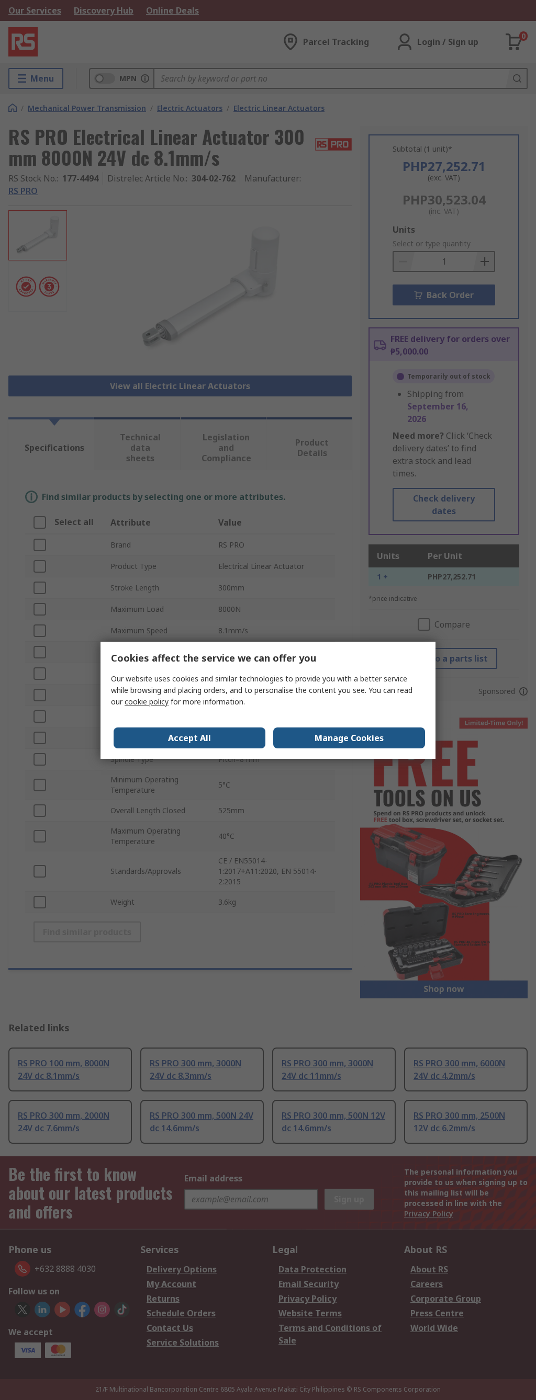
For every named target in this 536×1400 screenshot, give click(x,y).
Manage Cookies (349, 738)
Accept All (189, 738)
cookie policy (147, 702)
